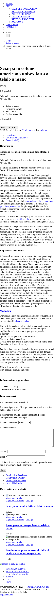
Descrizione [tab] (11, 135)
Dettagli (29, 500)
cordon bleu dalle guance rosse (39, 201)
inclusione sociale (21, 321)
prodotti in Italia (22, 219)
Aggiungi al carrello (9, 127)
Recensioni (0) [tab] (12, 140)
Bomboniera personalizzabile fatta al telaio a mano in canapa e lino (27, 552)
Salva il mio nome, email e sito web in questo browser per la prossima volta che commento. (26, 463)
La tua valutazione (9, 422)
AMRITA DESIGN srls (38, 587)
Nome (3, 451)
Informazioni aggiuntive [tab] (17, 137)
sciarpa (43, 130)
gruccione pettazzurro (10, 206)
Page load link (6, 594)
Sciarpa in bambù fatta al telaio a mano (29, 506)
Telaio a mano (28, 130)
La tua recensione (9, 427)
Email (3, 457)
